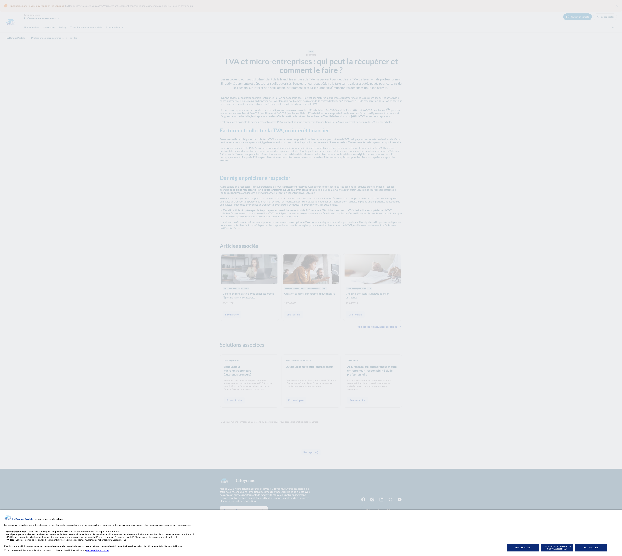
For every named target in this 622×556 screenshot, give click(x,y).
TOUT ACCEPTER (591, 547)
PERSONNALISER (522, 547)
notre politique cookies (97, 550)
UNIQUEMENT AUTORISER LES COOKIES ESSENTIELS (557, 547)
